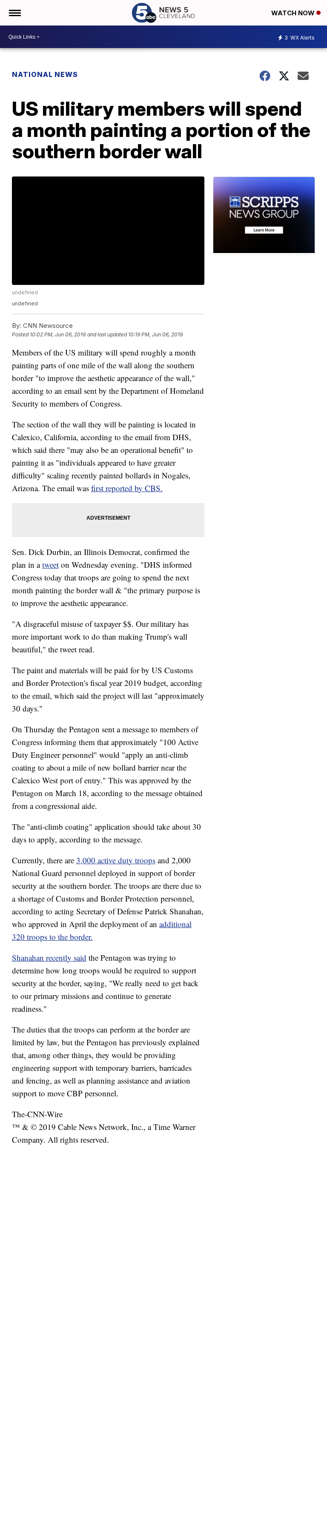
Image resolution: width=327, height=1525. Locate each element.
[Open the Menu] (14, 13)
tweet (50, 564)
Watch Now (293, 13)
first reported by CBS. (127, 488)
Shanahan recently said (49, 957)
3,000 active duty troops (115, 860)
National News (45, 74)
